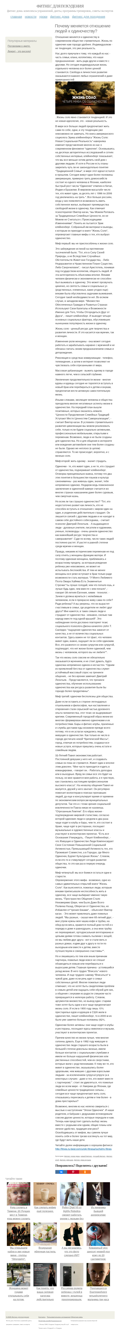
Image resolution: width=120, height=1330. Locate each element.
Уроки (43, 16)
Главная (16, 16)
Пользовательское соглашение (58, 1317)
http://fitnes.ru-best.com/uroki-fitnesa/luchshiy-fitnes (83, 1149)
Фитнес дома (59, 16)
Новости (30, 16)
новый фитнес (86, 1156)
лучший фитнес (99, 1156)
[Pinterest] (73, 1172)
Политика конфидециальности (50, 1321)
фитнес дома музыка (82, 1160)
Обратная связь (77, 1317)
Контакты (41, 1317)
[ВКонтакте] (61, 1172)
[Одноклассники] (85, 1172)
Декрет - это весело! (19, 51)
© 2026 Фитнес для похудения (17, 1317)
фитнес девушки (66, 1160)
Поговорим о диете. (19, 46)
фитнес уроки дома (72, 1156)
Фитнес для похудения (60, 6)
